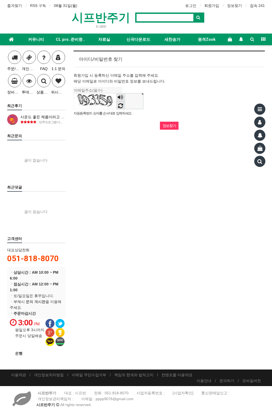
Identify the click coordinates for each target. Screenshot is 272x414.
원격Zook (206, 39)
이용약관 (18, 375)
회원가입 (211, 5)
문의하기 (226, 381)
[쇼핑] (259, 148)
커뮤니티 (36, 39)
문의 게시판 (35, 302)
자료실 (104, 39)
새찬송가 (172, 39)
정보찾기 (234, 5)
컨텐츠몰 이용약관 (177, 375)
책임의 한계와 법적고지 (134, 375)
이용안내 (204, 381)
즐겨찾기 (14, 5)
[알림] (259, 135)
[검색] (259, 161)
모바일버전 (251, 381)
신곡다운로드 (138, 39)
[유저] (259, 122)
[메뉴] (259, 109)
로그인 (190, 5)
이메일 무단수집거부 (89, 375)
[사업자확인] (183, 393)
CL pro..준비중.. (70, 39)
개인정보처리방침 (49, 375)
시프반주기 (101, 17)
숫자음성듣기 (120, 97)
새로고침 (120, 105)
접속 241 (257, 5)
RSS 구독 (38, 5)
